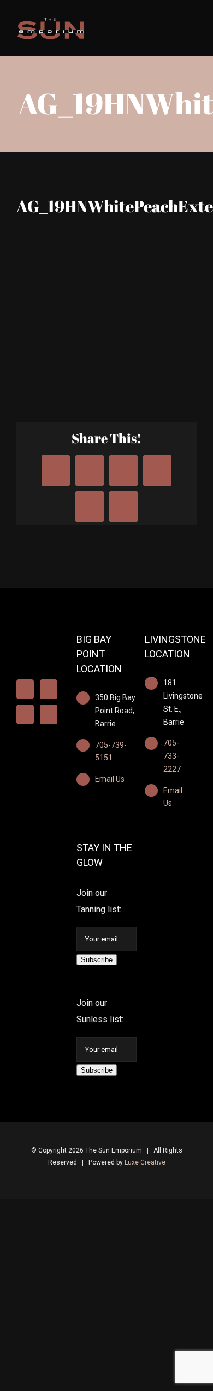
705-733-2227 (172, 755)
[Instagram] (48, 689)
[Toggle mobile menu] (192, 23)
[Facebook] (25, 689)
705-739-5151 (111, 752)
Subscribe (97, 960)
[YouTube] (25, 714)
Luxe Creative (145, 1162)
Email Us (110, 779)
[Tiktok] (48, 714)
